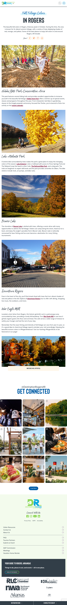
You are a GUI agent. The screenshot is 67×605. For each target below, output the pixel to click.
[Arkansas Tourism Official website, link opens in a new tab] (17, 595)
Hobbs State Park (33, 99)
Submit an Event (9, 543)
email (42, 38)
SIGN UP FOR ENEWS (12, 572)
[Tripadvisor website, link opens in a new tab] (49, 595)
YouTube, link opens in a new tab (35, 515)
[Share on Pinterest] (38, 38)
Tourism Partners (9, 540)
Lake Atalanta (21, 164)
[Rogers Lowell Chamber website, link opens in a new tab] (17, 580)
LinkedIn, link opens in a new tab (39, 515)
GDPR (33, 520)
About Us (6, 532)
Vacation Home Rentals (11, 553)
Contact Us (7, 530)
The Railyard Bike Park (39, 166)
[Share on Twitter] (33, 38)
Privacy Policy (27, 520)
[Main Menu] (64, 3)
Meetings (6, 550)
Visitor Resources (9, 527)
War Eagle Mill (48, 316)
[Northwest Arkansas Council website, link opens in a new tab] (17, 588)
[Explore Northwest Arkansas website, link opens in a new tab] (49, 588)
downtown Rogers (33, 298)
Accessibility (40, 520)
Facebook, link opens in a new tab (27, 515)
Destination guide (15, 603)
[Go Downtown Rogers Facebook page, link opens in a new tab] (49, 580)
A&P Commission (9, 548)
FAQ (4, 538)
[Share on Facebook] (29, 38)
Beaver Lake (17, 226)
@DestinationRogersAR (33, 387)
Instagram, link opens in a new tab (31, 515)
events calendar (17, 105)
